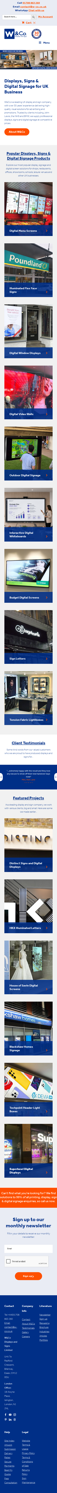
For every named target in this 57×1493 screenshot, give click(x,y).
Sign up (27, 1276)
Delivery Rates (8, 1456)
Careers (26, 1337)
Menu (46, 43)
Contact (26, 1320)
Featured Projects (28, 799)
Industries (44, 1332)
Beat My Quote (8, 1472)
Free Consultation (10, 1481)
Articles (43, 1336)
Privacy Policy (28, 1453)
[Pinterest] (5, 1419)
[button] (28, 777)
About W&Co (28, 1324)
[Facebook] (5, 1414)
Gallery (25, 1332)
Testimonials (28, 1328)
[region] (28, 777)
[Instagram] (14, 1414)
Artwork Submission (10, 1447)
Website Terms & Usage (26, 1445)
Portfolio (43, 1340)
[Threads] (14, 1419)
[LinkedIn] (10, 1419)
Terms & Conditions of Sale (27, 1462)
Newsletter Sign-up (45, 1317)
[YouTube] (10, 1414)
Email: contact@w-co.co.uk (10, 1327)
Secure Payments (9, 1464)
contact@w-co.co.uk (33, 7)
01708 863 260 (31, 3)
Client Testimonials (28, 744)
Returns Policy (26, 1472)
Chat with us (36, 11)
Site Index (9, 1441)
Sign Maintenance (28, 1481)
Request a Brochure (44, 1325)
